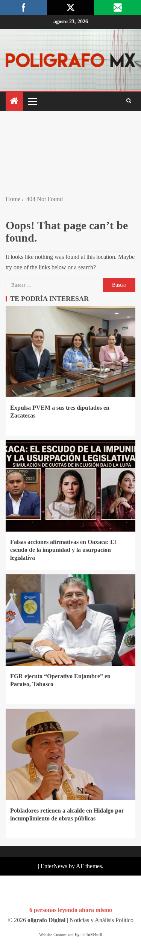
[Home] (14, 102)
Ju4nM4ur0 (92, 934)
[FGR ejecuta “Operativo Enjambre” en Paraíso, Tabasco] (70, 620)
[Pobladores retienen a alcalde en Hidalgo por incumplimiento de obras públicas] (70, 754)
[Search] (128, 101)
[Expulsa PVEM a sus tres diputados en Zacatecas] (70, 351)
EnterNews (54, 866)
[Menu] (31, 101)
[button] (31, 101)
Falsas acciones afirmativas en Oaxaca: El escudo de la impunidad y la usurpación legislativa (63, 550)
